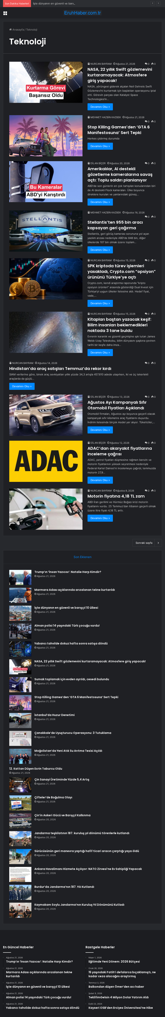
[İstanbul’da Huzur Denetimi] (20, 720)
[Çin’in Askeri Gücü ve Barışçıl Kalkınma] (20, 820)
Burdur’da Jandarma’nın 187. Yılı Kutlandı (64, 887)
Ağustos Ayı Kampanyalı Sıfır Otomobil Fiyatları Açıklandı (117, 405)
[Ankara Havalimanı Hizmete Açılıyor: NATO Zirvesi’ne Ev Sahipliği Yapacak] (20, 874)
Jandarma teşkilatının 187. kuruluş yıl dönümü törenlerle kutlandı (81, 833)
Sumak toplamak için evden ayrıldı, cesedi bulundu (71, 679)
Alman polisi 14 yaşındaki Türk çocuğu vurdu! (67, 626)
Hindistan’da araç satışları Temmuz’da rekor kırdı (60, 368)
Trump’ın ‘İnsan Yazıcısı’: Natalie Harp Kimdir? (67, 572)
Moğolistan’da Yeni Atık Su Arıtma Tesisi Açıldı (68, 751)
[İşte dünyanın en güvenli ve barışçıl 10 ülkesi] (20, 613)
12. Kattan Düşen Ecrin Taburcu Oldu (35, 769)
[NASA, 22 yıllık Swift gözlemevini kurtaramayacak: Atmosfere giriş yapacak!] (45, 82)
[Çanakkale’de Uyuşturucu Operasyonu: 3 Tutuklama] (20, 738)
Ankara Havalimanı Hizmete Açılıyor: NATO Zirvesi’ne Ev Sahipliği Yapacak (88, 869)
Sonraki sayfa (144, 542)
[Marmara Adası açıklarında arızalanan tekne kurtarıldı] (20, 595)
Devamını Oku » (100, 106)
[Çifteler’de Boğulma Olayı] (20, 802)
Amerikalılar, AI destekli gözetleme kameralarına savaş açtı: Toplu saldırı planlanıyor (120, 174)
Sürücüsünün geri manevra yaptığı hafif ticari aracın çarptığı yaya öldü (86, 851)
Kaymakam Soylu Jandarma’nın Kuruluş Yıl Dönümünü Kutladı (79, 905)
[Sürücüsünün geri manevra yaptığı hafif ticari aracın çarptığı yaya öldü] (20, 856)
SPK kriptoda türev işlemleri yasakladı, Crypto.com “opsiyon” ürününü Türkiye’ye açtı (122, 271)
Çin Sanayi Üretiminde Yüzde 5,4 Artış (61, 779)
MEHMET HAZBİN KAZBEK (106, 117)
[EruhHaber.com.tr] (82, 12)
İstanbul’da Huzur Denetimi (54, 715)
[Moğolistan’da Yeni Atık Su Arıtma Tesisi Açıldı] (20, 756)
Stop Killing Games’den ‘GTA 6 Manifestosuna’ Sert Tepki (119, 129)
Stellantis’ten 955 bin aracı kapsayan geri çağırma (115, 225)
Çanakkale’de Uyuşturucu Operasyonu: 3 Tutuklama (72, 733)
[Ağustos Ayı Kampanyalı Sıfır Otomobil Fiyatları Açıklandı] (45, 415)
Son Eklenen (83, 557)
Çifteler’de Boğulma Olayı (53, 797)
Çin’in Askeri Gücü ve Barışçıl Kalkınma (62, 815)
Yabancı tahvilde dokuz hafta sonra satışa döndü (71, 643)
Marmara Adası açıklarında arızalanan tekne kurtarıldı (74, 590)
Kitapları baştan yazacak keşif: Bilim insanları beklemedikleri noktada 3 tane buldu (119, 324)
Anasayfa (18, 29)
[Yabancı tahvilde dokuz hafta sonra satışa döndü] (20, 648)
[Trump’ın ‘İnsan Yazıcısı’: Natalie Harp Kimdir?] (20, 577)
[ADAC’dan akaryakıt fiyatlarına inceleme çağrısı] (45, 461)
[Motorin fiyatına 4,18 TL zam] (45, 509)
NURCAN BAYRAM (101, 63)
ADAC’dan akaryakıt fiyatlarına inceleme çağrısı (120, 451)
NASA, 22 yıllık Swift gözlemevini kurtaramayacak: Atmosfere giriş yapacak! (120, 75)
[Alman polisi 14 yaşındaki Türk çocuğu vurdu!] (20, 631)
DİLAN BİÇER (98, 163)
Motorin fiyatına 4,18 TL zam (116, 496)
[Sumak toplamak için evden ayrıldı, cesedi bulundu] (20, 684)
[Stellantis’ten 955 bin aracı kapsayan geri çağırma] (45, 231)
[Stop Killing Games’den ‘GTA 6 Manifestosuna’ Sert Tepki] (45, 135)
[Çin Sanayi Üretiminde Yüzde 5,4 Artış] (20, 785)
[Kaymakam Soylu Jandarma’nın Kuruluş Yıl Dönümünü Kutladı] (20, 910)
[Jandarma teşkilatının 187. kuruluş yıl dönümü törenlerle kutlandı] (20, 838)
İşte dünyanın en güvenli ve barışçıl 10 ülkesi (61, 3)
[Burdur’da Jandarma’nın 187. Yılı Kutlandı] (20, 892)
